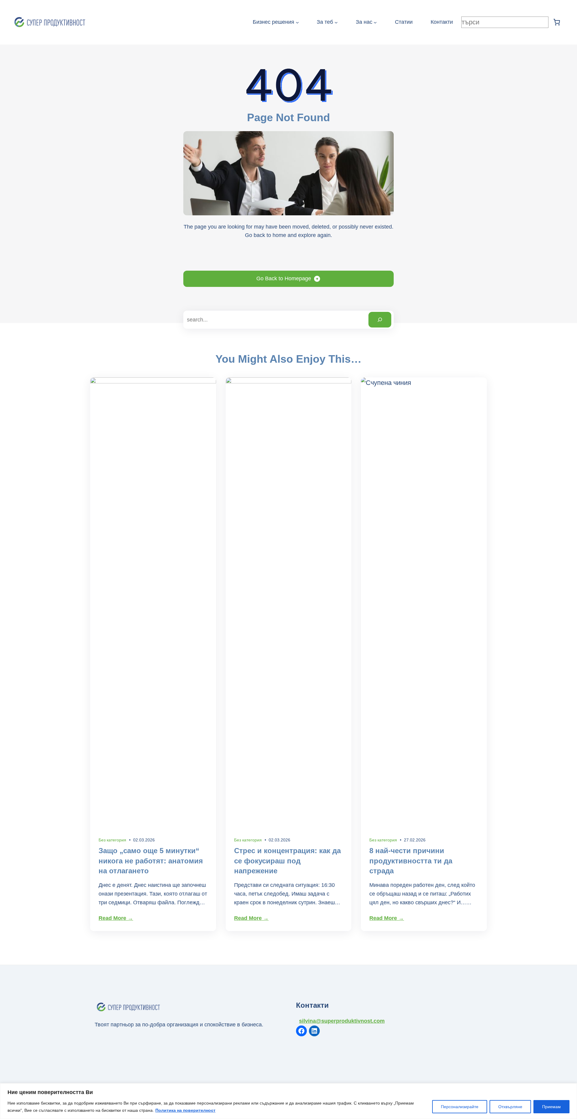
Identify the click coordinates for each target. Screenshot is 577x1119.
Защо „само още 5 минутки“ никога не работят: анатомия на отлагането (151, 861)
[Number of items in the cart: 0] (556, 22)
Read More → (116, 918)
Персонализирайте (459, 1106)
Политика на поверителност (185, 1110)
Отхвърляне (510, 1106)
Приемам (551, 1106)
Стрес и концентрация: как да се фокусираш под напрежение (287, 861)
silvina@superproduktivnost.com (342, 1021)
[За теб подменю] (336, 22)
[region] (288, 1101)
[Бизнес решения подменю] (297, 22)
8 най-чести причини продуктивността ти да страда (410, 861)
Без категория (112, 840)
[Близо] (570, 1088)
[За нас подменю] (375, 22)
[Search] (379, 319)
